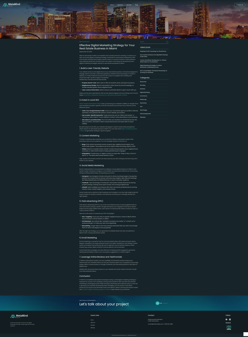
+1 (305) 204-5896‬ (168, 324)
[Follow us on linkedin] (230, 320)
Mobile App (143, 99)
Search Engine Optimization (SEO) (90, 103)
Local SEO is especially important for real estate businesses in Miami (105, 95)
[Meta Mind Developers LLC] (11, 4)
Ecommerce (143, 96)
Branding (142, 85)
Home (112, 5)
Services (129, 5)
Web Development (145, 113)
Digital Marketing (145, 92)
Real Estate (83, 42)
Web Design (143, 110)
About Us (120, 5)
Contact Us (240, 5)
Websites (143, 117)
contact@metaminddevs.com (155, 324)
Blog (136, 5)
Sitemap (93, 327)
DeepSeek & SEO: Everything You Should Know (153, 51)
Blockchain (143, 81)
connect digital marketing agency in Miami (96, 289)
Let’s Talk (159, 303)
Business (142, 89)
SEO (88, 42)
